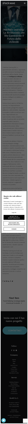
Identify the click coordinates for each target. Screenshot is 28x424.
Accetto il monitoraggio (14, 217)
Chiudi (14, 229)
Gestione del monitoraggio (14, 223)
